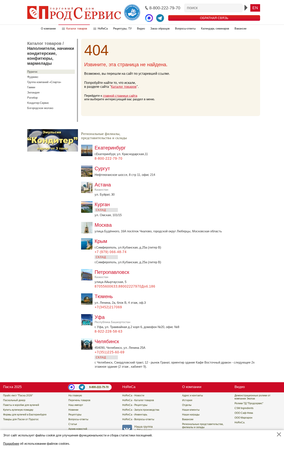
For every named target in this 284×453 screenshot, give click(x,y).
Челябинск (107, 341)
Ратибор (32, 97)
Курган (102, 204)
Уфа (112, 319)
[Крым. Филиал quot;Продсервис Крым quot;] (88, 248)
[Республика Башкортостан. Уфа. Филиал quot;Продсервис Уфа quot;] (88, 324)
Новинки (73, 409)
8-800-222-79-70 (99, 387)
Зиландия (33, 92)
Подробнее (11, 443)
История (187, 400)
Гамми (31, 87)
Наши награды (191, 414)
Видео (141, 28)
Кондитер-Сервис (38, 102)
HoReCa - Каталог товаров (138, 400)
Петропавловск (112, 274)
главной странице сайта (120, 95)
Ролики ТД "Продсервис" (249, 403)
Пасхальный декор (14, 400)
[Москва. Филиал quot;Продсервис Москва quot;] (88, 232)
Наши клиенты (191, 409)
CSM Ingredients (244, 408)
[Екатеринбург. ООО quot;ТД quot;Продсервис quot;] (88, 155)
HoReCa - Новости (133, 395)
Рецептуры (74, 414)
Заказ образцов (160, 28)
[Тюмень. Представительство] (88, 303)
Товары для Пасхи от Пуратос (21, 419)
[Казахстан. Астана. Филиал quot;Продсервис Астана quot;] (88, 192)
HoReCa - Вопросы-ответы (138, 419)
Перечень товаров (79, 400)
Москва (103, 225)
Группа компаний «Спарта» (44, 82)
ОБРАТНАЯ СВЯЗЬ (214, 18)
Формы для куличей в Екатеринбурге (25, 414)
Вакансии (240, 28)
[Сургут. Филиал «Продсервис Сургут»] (88, 176)
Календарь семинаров (215, 28)
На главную (75, 395)
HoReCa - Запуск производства (140, 409)
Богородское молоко (40, 108)
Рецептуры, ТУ (122, 28)
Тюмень (104, 296)
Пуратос (32, 71)
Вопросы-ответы (185, 28)
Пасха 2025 (12, 387)
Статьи (72, 424)
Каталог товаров (76, 28)
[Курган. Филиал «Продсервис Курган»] (88, 211)
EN (255, 8)
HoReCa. (240, 422)
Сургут (102, 168)
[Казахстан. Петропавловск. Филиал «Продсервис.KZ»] (88, 279)
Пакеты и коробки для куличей (21, 405)
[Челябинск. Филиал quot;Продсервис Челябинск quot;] (88, 348)
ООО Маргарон (243, 417)
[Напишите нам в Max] (149, 18)
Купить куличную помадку (18, 409)
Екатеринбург (110, 148)
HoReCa (103, 28)
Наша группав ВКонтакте (143, 428)
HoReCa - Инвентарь (134, 414)
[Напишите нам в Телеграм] (160, 18)
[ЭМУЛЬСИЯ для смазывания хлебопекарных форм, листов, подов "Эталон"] (52, 150)
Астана (103, 186)
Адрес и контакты (192, 395)
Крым (101, 241)
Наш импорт (75, 405)
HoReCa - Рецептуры (134, 405)
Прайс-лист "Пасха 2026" (18, 395)
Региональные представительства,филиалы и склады (202, 426)
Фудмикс (32, 76)
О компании (48, 28)
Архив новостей (77, 428)
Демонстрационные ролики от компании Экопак (252, 397)
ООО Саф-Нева (244, 412)
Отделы (186, 405)
